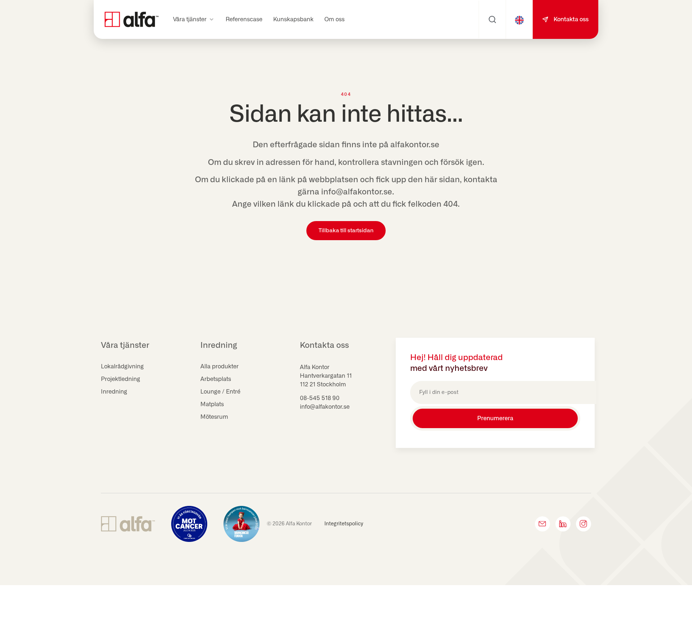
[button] (194, 19)
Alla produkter (219, 366)
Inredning (114, 392)
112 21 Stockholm (323, 384)
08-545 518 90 (320, 398)
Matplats (212, 404)
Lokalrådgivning (122, 366)
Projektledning (120, 379)
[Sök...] (492, 19)
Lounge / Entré (220, 392)
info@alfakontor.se (325, 407)
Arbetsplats (215, 379)
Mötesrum (214, 417)
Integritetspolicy (343, 523)
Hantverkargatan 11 (326, 376)
